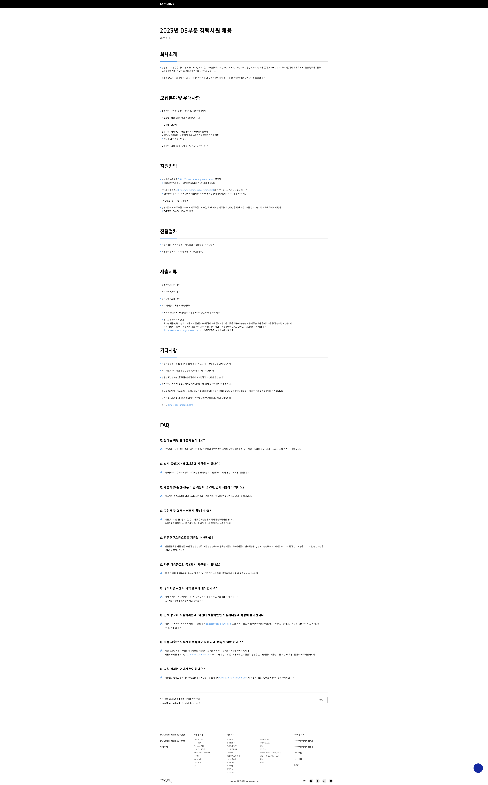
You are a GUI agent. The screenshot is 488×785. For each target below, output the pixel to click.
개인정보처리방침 (165, 780)
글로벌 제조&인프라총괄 (202, 753)
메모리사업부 (198, 739)
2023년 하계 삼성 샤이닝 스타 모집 (181, 703)
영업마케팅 (230, 772)
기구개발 (230, 766)
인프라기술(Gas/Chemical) (269, 756)
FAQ (296, 765)
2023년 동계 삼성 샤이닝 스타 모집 (181, 698)
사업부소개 (198, 734)
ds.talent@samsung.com (180, 404)
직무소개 (230, 734)
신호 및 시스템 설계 (233, 756)
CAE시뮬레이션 (232, 759)
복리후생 (298, 752)
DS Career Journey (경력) (172, 740)
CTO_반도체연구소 (200, 749)
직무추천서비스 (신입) (304, 740)
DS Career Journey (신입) (172, 734)
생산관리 (263, 749)
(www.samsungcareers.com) (233, 677)
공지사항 (298, 758)
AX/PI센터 (197, 759)
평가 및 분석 (231, 743)
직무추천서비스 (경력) (304, 746)
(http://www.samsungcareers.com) (196, 179)
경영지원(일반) (265, 743)
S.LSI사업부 (198, 743)
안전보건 (263, 763)
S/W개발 (230, 769)
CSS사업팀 (197, 763)
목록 (321, 700)
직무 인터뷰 (299, 734)
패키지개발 (230, 763)
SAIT (195, 766)
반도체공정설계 (232, 746)
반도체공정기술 (232, 749)
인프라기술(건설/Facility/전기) (270, 753)
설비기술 (230, 753)
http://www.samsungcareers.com (181, 330)
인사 (261, 746)
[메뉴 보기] (478, 768)
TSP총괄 (196, 756)
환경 (261, 759)
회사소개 (164, 746)
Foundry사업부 (199, 746)
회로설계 (230, 739)
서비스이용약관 (167, 782)
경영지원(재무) (265, 739)
